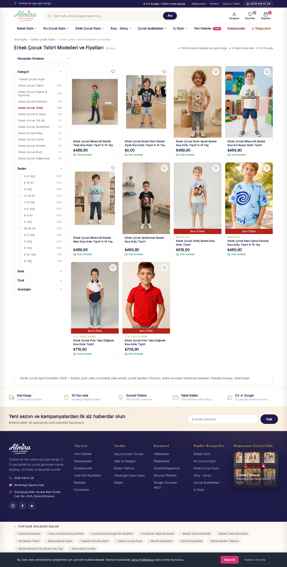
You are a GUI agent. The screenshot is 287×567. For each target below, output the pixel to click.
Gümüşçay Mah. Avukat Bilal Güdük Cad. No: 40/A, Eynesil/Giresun (37, 494)
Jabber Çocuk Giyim (129, 541)
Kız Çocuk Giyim (54, 28)
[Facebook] (22, 506)
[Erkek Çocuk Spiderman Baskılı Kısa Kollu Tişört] (146, 198)
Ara (170, 15)
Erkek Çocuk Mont (40, 152)
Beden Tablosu (124, 468)
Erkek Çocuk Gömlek (40, 145)
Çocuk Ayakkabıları (150, 28)
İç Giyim (178, 28)
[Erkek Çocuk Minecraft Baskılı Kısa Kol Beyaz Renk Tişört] (249, 102)
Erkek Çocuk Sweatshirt (40, 126)
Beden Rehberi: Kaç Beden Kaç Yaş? (41, 548)
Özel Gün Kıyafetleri (87, 475)
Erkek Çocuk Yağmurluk (40, 158)
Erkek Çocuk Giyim (88, 28)
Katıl (269, 419)
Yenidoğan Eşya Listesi (129, 475)
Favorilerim (81, 489)
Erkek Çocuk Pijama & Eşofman (40, 93)
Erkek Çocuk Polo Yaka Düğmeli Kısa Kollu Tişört (93, 342)
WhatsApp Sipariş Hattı (29, 485)
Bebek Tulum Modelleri (233, 533)
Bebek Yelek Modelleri (197, 533)
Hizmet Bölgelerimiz (167, 468)
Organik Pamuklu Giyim (95, 541)
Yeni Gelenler (207, 28)
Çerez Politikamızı (142, 559)
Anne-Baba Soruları (83, 548)
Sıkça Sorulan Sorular (129, 454)
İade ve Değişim (125, 461)
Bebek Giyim (25, 28)
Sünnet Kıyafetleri (30, 533)
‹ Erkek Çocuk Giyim (31, 79)
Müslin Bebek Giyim (60, 541)
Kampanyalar (236, 28)
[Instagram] (13, 506)
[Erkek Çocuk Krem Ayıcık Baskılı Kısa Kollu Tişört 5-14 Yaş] (197, 102)
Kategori (23, 71)
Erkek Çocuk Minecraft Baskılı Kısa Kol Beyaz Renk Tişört (246, 143)
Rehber (214, 3)
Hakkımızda (161, 454)
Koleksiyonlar (83, 468)
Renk (21, 271)
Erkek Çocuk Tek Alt (40, 120)
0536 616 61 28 (260, 3)
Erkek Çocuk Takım (40, 85)
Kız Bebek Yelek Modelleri (158, 533)
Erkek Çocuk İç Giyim (40, 114)
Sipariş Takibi (231, 3)
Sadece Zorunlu (255, 559)
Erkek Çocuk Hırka (40, 133)
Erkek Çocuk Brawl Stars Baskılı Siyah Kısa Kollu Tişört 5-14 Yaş (145, 143)
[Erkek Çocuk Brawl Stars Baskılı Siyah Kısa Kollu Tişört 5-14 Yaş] (146, 102)
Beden (22, 168)
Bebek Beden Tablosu (225, 541)
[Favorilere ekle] (113, 71)
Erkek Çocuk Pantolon (40, 101)
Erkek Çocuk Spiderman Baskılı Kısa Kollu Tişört (144, 239)
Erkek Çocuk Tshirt (40, 107)
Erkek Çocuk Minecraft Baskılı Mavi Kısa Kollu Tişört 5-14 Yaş (93, 239)
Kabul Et (229, 559)
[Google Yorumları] (32, 506)
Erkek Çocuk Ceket (40, 139)
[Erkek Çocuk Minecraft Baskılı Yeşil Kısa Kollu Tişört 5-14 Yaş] (95, 102)
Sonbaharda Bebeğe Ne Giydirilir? (112, 533)
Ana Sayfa (20, 39)
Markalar (80, 482)
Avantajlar (24, 289)
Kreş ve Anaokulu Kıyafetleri (66, 533)
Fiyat (21, 280)
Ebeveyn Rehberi (165, 475)
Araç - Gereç (119, 28)
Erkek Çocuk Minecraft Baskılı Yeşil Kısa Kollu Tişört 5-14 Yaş (93, 143)
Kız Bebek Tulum (29, 541)
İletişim (118, 482)
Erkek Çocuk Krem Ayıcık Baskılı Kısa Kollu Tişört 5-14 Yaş (196, 143)
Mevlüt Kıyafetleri (161, 541)
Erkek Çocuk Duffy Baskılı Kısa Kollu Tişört (195, 242)
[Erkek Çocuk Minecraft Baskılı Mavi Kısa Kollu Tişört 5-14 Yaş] (95, 198)
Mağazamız (199, 3)
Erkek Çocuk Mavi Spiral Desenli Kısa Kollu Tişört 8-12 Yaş (248, 242)
